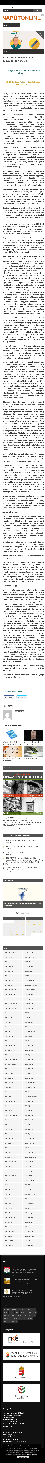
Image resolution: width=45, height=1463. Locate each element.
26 (40, 931)
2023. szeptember (11, 1115)
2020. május (29, 1003)
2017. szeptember (31, 1152)
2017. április (29, 1175)
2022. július (8, 1180)
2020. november (30, 976)
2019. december (30, 1027)
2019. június (29, 1055)
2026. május (9, 966)
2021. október (9, 1222)
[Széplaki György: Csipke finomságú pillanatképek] (12, 740)
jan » (39, 939)
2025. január (9, 1041)
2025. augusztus (10, 1008)
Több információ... (32, 1454)
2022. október (9, 1166)
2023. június (9, 1129)
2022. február (9, 1203)
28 (11, 934)
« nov (6, 939)
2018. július (29, 1106)
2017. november (30, 1143)
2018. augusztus (30, 1101)
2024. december (10, 1045)
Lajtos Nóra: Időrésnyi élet (32, 758)
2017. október (29, 1148)
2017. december (30, 1138)
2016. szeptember (31, 1208)
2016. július (29, 1217)
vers (25, 1318)
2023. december (10, 1101)
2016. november (30, 1199)
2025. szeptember (11, 1003)
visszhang (7, 1321)
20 (5, 931)
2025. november (10, 994)
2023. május (9, 1134)
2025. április (9, 1027)
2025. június (9, 1017)
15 (17, 928)
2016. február (29, 1241)
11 (34, 925)
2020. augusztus (30, 990)
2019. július (29, 1050)
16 (23, 928)
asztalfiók (7, 1309)
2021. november (10, 1217)
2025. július (8, 1013)
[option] (23, 896)
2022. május (9, 1189)
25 (34, 931)
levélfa (13, 1315)
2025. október (9, 999)
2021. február (29, 962)
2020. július (29, 994)
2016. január (29, 1245)
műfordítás (27, 1315)
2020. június (29, 999)
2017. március (29, 1180)
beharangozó (15, 1309)
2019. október (29, 1036)
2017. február (29, 1185)
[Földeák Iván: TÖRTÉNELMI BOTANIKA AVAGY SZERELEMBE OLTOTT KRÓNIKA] (12, 756)
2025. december (10, 990)
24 (28, 931)
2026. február (9, 980)
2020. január (29, 1022)
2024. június (9, 1073)
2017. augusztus (30, 1157)
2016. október (29, 1203)
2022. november (10, 1162)
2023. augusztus (10, 1120)
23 (23, 931)
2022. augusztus (10, 1175)
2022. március (9, 1199)
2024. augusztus (10, 1064)
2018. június (29, 1110)
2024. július (8, 1069)
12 (40, 925)
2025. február (9, 1036)
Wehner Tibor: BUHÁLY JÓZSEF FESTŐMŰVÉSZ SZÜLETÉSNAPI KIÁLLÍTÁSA (21, 869)
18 (34, 928)
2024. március (9, 1087)
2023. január (9, 1152)
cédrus (28, 1309)
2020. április (29, 1008)
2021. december (10, 1213)
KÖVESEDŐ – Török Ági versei (16, 852)
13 (5, 928)
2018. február (29, 1129)
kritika (34, 1312)
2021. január (29, 966)
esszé (5, 1312)
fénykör (11, 1312)
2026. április (9, 971)
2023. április (9, 1138)
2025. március (9, 1031)
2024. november (10, 1050)
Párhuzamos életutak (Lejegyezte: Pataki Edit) (21, 841)
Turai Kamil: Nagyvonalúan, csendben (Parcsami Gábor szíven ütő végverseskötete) (33, 744)
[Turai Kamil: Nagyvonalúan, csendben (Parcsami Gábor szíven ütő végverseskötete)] (33, 740)
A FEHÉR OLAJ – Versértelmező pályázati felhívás (22, 846)
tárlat (20, 1318)
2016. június (29, 1222)
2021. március (30, 957)
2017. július (29, 1162)
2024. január (9, 1096)
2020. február (29, 1017)
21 (11, 931)
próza (33, 1315)
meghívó (19, 1315)
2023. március (9, 1143)
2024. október (9, 1055)
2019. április (29, 1064)
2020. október (29, 980)
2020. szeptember (31, 985)
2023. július (8, 1124)
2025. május (9, 1022)
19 (40, 928)
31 (28, 934)
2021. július (8, 1236)
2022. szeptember (11, 1171)
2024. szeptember (11, 1059)
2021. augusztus (10, 1231)
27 (5, 934)
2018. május (29, 1115)
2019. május (29, 1059)
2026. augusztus (10, 952)
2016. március (30, 1236)
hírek (29, 1312)
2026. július (8, 957)
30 (23, 934)
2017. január (29, 1189)
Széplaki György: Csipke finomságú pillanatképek (11, 743)
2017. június (29, 1166)
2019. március (30, 1069)
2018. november (30, 1087)
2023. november (10, 1106)
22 (17, 931)
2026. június (9, 962)
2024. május (9, 1078)
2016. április (29, 1231)
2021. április (29, 952)
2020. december (30, 971)
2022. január (9, 1208)
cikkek (22, 1309)
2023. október (9, 1110)
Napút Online (19, 711)
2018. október (29, 1092)
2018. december (30, 1083)
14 (11, 928)
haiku (16, 1312)
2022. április (9, 1194)
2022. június (9, 1185)
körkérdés (7, 1315)
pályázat (6, 1318)
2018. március (30, 1124)
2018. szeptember (31, 1096)
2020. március (30, 1013)
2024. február (9, 1092)
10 (28, 925)
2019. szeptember (31, 1041)
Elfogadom (23, 1457)
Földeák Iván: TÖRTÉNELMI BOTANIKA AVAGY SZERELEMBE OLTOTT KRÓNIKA (11, 761)
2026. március (9, 976)
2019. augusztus (30, 1045)
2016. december (30, 1194)
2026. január (9, 985)
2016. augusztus (30, 1213)
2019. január (29, 1078)
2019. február (29, 1073)
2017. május (29, 1171)
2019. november (30, 1031)
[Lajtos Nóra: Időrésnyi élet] (33, 756)
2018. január (29, 1134)
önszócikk (14, 1321)
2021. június (9, 1241)
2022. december (10, 1157)
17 (28, 928)
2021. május (9, 1245)
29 (17, 934)
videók (30, 1318)
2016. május (29, 1227)
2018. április (29, 1120)
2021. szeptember (11, 1227)
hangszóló (23, 1312)
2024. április (9, 1083)
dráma (33, 1309)
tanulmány (14, 1318)
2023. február (9, 1148)
